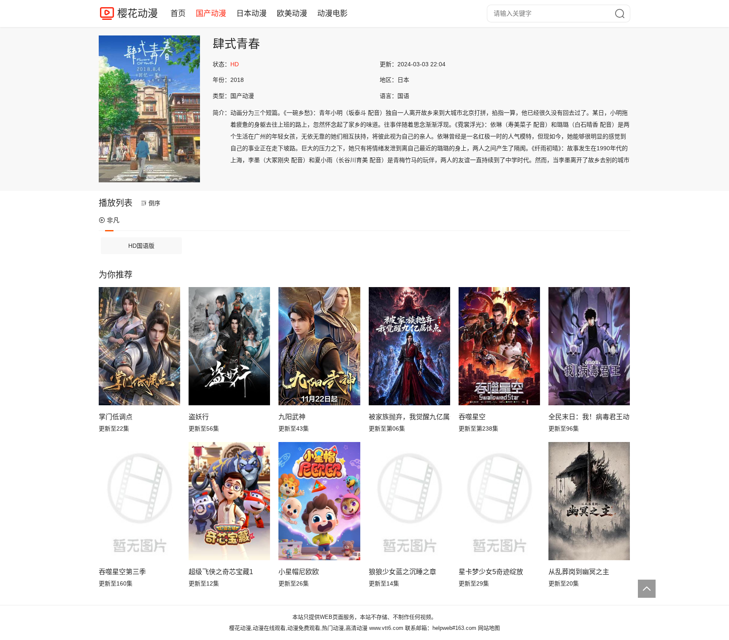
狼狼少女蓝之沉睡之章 (402, 571)
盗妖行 (199, 416)
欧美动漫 (292, 13)
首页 (178, 13)
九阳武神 (291, 416)
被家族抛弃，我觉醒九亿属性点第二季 (409, 416)
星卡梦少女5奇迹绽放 (491, 571)
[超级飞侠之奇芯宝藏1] (229, 501)
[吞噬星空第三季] (139, 501)
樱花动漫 (137, 13)
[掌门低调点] (139, 346)
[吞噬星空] (499, 346)
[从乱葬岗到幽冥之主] (589, 501)
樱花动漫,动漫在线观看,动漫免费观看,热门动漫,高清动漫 (298, 628)
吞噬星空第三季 (122, 571)
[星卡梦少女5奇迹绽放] (499, 501)
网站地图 (489, 628)
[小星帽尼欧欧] (319, 501)
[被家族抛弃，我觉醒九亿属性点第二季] (409, 346)
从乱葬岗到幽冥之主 (578, 571)
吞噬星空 (472, 416)
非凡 (113, 220)
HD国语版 (141, 245)
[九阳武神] (319, 346)
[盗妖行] (229, 346)
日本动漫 (251, 13)
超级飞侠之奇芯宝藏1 (221, 571)
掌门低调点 (115, 416)
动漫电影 (332, 13)
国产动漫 (211, 13)
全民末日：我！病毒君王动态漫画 (589, 416)
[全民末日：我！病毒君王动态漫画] (589, 346)
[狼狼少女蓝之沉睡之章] (409, 501)
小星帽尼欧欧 (298, 571)
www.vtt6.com (386, 628)
